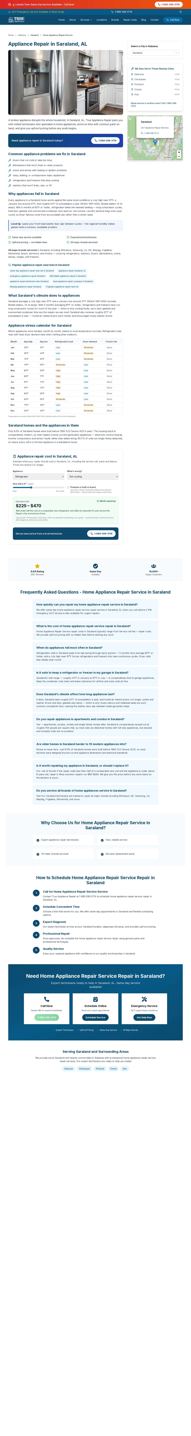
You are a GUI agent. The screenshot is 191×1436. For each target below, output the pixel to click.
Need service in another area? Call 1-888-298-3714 (154, 104)
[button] (155, 142)
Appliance (18, 471)
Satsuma (68, 1068)
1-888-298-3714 (170, 4)
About (72, 19)
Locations (102, 19)
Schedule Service (95, 1017)
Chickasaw (84, 1068)
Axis (125, 1068)
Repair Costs (130, 19)
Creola (113, 1068)
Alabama (22, 35)
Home (61, 19)
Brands (115, 19)
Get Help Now (144, 1017)
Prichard (100, 1068)
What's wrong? (74, 471)
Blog (143, 19)
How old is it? (23, 484)
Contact (154, 19)
